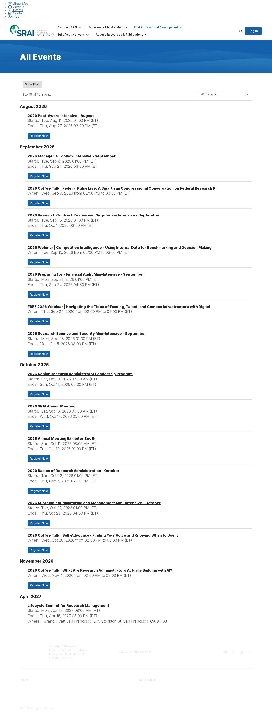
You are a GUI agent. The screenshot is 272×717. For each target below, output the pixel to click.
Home (24, 687)
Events (17, 10)
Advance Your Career (93, 687)
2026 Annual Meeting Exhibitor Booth (61, 438)
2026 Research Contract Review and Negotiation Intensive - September (93, 215)
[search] (236, 31)
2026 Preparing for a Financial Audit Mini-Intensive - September (86, 274)
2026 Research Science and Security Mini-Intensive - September (87, 333)
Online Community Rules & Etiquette (220, 694)
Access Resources (91, 694)
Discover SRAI (30, 691)
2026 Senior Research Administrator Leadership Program (80, 374)
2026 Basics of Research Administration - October (73, 471)
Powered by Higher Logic (235, 712)
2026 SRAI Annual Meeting (51, 406)
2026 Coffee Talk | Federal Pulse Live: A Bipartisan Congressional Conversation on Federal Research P (121, 188)
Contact (18, 13)
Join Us (13, 16)
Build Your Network (91, 691)
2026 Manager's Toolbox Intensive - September (72, 156)
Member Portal (207, 687)
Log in (253, 31)
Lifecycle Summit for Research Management (68, 605)
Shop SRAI (20, 4)
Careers (18, 7)
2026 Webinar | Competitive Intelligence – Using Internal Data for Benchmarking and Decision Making (120, 247)
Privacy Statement (209, 691)
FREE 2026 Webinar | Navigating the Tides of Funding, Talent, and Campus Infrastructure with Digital (119, 307)
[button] (69, 27)
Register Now (39, 135)
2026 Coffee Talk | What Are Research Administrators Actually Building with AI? (100, 570)
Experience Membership (37, 694)
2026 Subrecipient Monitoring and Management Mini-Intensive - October (94, 503)
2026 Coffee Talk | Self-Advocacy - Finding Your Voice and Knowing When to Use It (103, 535)
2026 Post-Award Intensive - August (61, 116)
